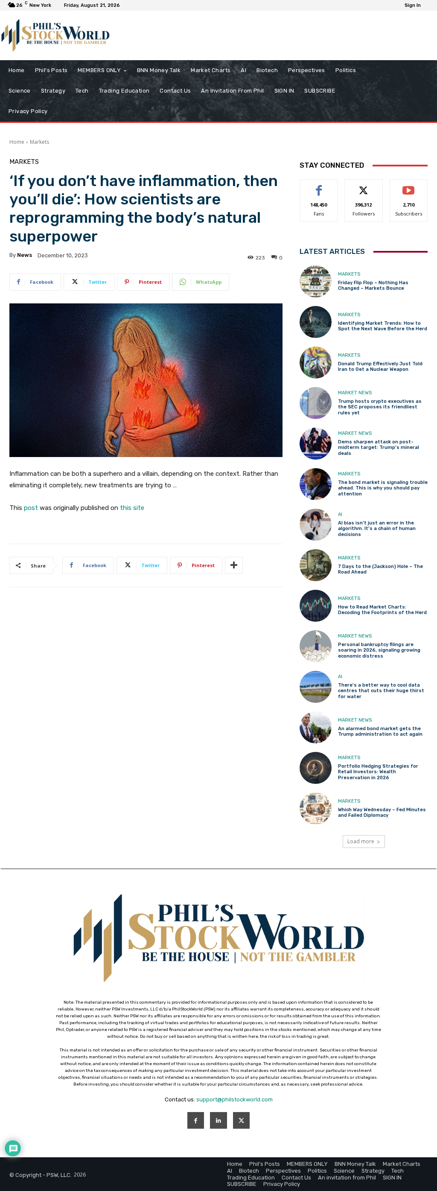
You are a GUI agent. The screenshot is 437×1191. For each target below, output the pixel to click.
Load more (360, 841)
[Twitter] (241, 1120)
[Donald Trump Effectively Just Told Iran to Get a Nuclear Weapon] (316, 363)
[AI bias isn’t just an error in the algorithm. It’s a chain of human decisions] (316, 525)
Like (319, 186)
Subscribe (409, 186)
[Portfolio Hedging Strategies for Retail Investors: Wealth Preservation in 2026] (316, 768)
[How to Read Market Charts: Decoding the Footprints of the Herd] (316, 606)
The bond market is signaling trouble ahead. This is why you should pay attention (383, 488)
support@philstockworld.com (234, 1099)
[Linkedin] (218, 1120)
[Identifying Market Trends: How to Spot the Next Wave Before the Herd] (316, 322)
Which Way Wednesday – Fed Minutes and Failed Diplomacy (382, 812)
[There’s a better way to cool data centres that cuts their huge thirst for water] (316, 687)
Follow (364, 186)
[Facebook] (195, 1120)
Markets (39, 142)
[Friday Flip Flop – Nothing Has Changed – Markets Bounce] (316, 281)
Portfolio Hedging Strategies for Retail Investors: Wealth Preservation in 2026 (378, 771)
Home (16, 142)
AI (340, 514)
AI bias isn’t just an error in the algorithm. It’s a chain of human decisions (377, 528)
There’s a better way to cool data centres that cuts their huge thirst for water (381, 690)
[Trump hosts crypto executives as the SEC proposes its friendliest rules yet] (316, 403)
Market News (355, 392)
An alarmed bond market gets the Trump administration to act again (380, 731)
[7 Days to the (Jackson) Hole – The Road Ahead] (316, 565)
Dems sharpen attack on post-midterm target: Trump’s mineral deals (378, 447)
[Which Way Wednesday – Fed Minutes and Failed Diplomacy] (316, 808)
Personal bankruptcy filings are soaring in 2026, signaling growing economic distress (379, 650)
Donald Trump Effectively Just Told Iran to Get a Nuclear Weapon (380, 366)
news (24, 255)
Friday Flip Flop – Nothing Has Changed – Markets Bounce (373, 285)
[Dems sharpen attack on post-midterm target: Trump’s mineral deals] (316, 444)
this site (132, 508)
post (31, 508)
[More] (234, 565)
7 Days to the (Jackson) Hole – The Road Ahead (380, 569)
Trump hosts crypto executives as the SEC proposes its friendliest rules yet (380, 407)
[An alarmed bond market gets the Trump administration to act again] (316, 727)
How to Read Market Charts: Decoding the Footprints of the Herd (382, 609)
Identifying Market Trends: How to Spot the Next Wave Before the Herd (382, 326)
